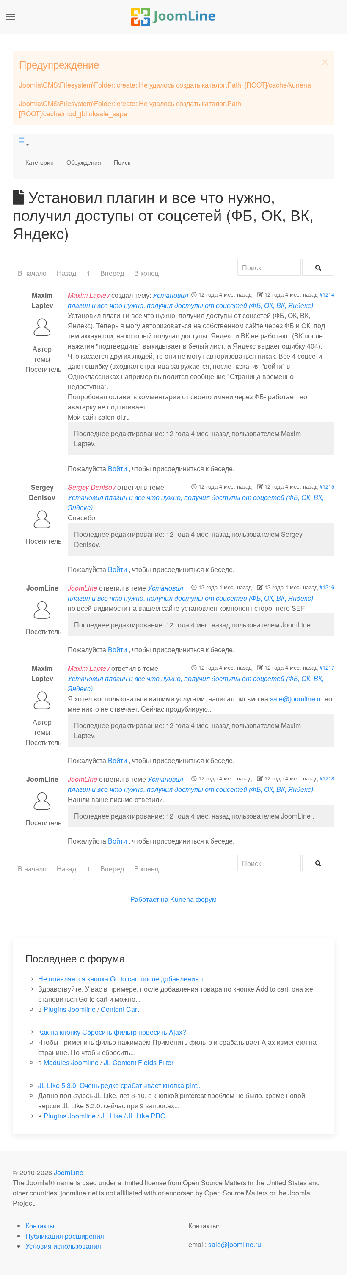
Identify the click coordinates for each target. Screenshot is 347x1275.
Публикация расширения (64, 1236)
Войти (117, 468)
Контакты (40, 1226)
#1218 (326, 778)
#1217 (326, 667)
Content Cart (120, 1009)
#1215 (326, 486)
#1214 (326, 294)
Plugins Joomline (70, 1009)
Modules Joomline (71, 1062)
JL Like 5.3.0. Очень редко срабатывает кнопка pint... (120, 1085)
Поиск (122, 162)
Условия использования (63, 1246)
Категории (39, 162)
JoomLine (68, 1172)
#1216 (326, 587)
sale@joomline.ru (296, 698)
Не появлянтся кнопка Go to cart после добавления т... (123, 979)
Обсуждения (83, 162)
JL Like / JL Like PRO (133, 1116)
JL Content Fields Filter (139, 1062)
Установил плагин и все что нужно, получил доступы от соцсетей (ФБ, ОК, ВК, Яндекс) (190, 300)
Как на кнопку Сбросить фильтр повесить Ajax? (112, 1032)
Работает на (149, 899)
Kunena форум (193, 899)
